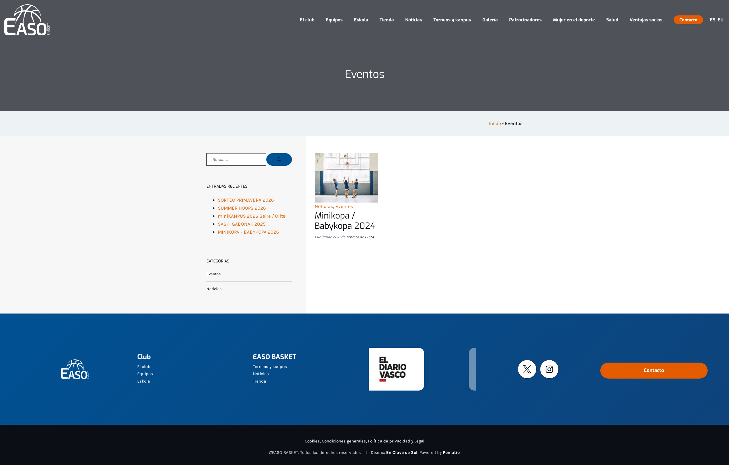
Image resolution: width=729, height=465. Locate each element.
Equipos (145, 373)
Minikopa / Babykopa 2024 (345, 221)
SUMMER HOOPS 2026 (242, 208)
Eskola (143, 381)
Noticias (324, 206)
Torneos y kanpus (270, 366)
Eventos (344, 206)
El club (143, 366)
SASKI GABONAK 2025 (242, 224)
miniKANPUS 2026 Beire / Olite (251, 216)
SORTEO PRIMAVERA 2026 (246, 200)
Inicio (495, 123)
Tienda (259, 381)
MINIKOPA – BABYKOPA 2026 (248, 232)
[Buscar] (279, 159)
